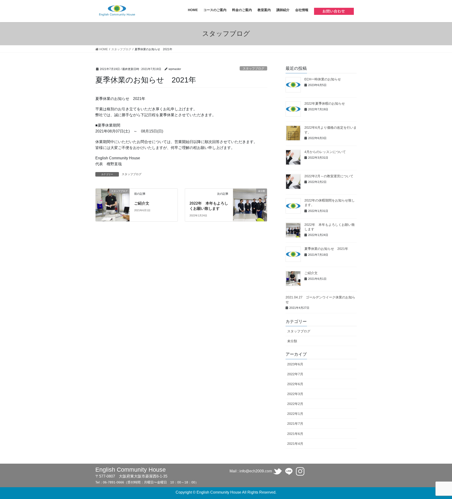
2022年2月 (295, 404)
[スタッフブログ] (112, 200)
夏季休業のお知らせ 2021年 (326, 249)
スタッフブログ (253, 68)
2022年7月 (295, 374)
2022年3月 (295, 394)
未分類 (292, 341)
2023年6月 (295, 364)
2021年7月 (295, 423)
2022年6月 (295, 384)
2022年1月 (295, 414)
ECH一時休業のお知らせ (322, 79)
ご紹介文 (141, 203)
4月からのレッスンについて (325, 152)
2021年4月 (295, 443)
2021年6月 (295, 434)
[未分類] (250, 201)
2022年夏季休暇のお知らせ (324, 103)
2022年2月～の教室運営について (328, 176)
